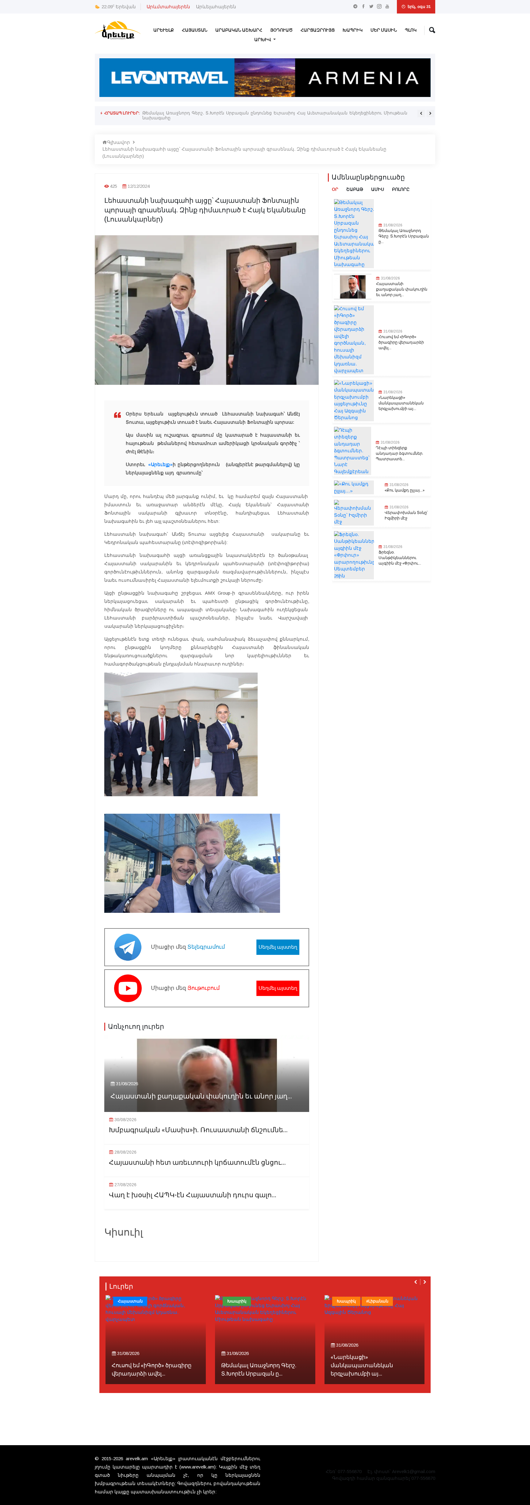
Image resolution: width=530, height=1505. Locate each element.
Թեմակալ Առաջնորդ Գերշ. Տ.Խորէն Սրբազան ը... (403, 236)
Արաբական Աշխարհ (238, 30)
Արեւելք (163, 30)
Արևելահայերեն (216, 6)
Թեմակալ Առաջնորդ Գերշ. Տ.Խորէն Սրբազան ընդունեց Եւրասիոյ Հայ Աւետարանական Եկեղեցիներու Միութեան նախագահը (274, 115)
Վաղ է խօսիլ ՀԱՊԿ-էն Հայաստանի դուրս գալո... (192, 1195)
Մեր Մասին (384, 30)
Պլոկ (411, 30)
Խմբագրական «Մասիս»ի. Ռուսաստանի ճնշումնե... (198, 1130)
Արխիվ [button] (263, 40)
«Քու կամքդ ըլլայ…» (404, 490)
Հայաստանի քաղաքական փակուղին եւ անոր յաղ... (201, 1096)
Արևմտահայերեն (168, 6)
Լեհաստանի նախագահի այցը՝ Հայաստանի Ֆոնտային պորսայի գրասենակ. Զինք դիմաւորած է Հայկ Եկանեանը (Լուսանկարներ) (244, 152)
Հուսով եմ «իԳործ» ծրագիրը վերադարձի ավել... (401, 342)
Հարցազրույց (318, 30)
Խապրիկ (353, 30)
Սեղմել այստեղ (278, 947)
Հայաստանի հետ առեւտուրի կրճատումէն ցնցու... (197, 1162)
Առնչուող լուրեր (136, 1027)
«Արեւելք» (160, 464)
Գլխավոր (118, 142)
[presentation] (421, 113)
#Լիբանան (377, 1301)
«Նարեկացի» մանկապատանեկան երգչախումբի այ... (401, 403)
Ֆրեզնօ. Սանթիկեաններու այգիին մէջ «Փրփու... (399, 558)
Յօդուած (281, 30)
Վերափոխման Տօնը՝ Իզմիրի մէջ (406, 515)
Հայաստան (194, 30)
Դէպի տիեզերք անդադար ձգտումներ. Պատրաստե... (399, 453)
